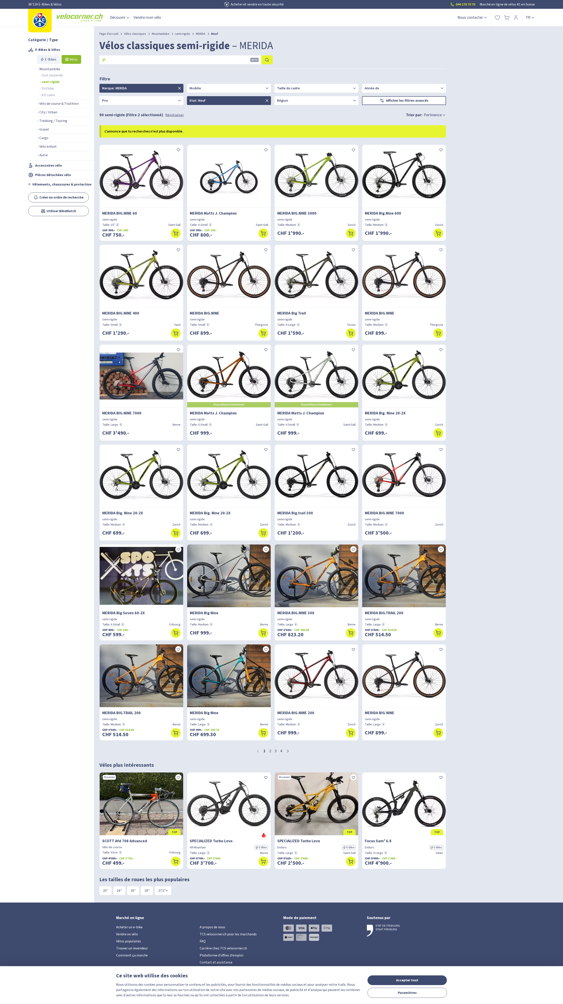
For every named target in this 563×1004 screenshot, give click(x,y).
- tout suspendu (51, 75)
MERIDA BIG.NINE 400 (120, 313)
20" (105, 890)
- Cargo (42, 138)
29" (147, 890)
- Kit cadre (47, 95)
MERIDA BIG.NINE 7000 (121, 413)
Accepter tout (407, 980)
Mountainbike (160, 34)
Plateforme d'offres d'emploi (221, 955)
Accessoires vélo (48, 165)
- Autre (42, 155)
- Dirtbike (47, 88)
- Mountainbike (48, 69)
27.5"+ (163, 890)
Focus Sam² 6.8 (378, 841)
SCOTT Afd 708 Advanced (124, 841)
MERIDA (200, 34)
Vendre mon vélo (147, 17)
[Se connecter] (516, 17)
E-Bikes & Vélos (47, 49)
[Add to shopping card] (176, 233)
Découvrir (118, 17)
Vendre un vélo (127, 934)
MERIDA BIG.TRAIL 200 (384, 613)
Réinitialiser (174, 115)
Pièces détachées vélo (53, 175)
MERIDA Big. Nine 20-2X (385, 413)
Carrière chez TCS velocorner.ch (223, 948)
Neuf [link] (214, 34)
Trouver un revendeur (132, 948)
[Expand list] (179, 88)
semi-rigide (182, 34)
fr (528, 17)
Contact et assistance (216, 962)
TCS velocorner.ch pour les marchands (228, 934)
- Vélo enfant (47, 146)
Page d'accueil (108, 34)
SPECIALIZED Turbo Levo (211, 841)
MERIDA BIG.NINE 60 (119, 213)
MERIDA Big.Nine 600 (383, 213)
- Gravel (43, 129)
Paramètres (407, 992)
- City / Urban (47, 112)
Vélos (73, 59)
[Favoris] (497, 17)
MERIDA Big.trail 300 (295, 513)
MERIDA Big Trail (291, 313)
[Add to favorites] (178, 150)
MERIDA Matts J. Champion (213, 213)
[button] (288, 751)
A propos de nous (212, 927)
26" (133, 890)
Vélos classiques (135, 34)
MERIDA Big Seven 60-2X (123, 613)
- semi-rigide (50, 81)
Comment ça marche (132, 955)
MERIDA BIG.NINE (204, 313)
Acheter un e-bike (129, 927)
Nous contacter (470, 17)
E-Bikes (50, 59)
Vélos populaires (128, 941)
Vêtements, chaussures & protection (61, 184)
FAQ (203, 941)
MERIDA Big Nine (204, 613)
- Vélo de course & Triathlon (58, 103)
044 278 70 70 (465, 4)
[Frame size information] (117, 224)
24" (119, 890)
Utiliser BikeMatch (61, 211)
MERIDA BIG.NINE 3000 (296, 213)
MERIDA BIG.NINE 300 (295, 613)
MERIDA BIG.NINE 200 (295, 713)
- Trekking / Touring (52, 120)
